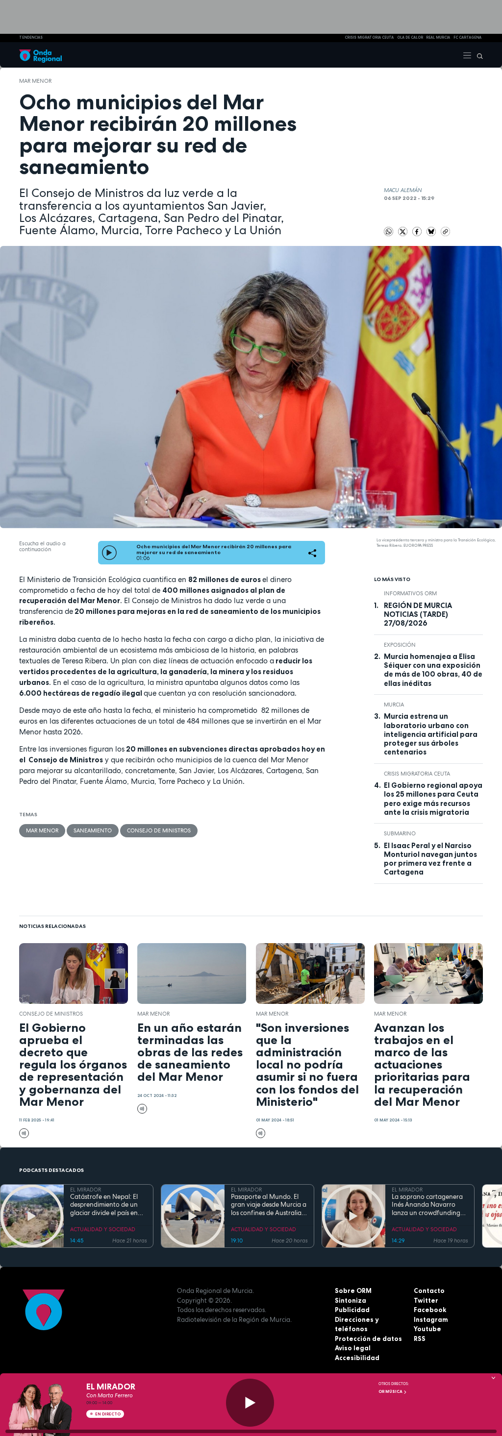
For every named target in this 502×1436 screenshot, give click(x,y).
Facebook (430, 1310)
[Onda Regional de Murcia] (40, 55)
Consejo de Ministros (159, 830)
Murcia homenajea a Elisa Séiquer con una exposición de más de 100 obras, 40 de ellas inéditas (433, 670)
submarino (400, 833)
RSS (420, 1338)
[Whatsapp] (389, 232)
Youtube (427, 1329)
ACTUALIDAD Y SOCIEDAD (102, 1229)
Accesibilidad (357, 1358)
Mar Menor (35, 80)
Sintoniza (350, 1300)
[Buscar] (477, 55)
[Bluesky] (432, 230)
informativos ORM (410, 593)
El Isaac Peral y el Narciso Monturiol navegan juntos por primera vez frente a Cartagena (430, 859)
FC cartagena (467, 37)
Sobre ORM (353, 1290)
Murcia (394, 704)
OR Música (390, 1391)
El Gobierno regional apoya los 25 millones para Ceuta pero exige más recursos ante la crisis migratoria (433, 799)
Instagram (431, 1319)
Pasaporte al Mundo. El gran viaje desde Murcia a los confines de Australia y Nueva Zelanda (268, 1205)
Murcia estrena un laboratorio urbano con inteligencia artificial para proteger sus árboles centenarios (430, 734)
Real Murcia (438, 37)
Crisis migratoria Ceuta (417, 773)
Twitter (426, 1300)
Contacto (429, 1290)
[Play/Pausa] (250, 1403)
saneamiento (93, 830)
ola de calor (410, 37)
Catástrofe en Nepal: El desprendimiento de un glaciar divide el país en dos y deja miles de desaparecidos (104, 1205)
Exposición (400, 644)
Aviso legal (353, 1348)
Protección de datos (368, 1338)
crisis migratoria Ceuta (369, 37)
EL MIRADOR (85, 1189)
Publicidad (352, 1310)
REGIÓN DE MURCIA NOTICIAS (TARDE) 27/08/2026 (418, 614)
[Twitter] (403, 230)
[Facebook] (418, 230)
